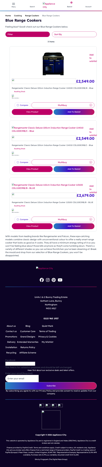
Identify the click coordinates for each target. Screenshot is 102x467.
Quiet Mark (47, 326)
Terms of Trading (47, 331)
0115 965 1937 (51, 318)
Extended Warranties (27, 342)
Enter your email (19, 373)
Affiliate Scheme (27, 352)
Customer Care (27, 331)
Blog (28, 326)
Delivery (11, 342)
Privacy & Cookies (47, 336)
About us (11, 326)
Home (8, 15)
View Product (32, 112)
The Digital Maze (55, 459)
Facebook (10, 360)
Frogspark (44, 459)
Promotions (11, 336)
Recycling (11, 352)
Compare (24, 105)
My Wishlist (47, 342)
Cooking (18, 15)
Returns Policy (27, 347)
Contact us (11, 331)
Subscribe (51, 386)
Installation (11, 347)
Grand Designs (27, 336)
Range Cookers (32, 15)
